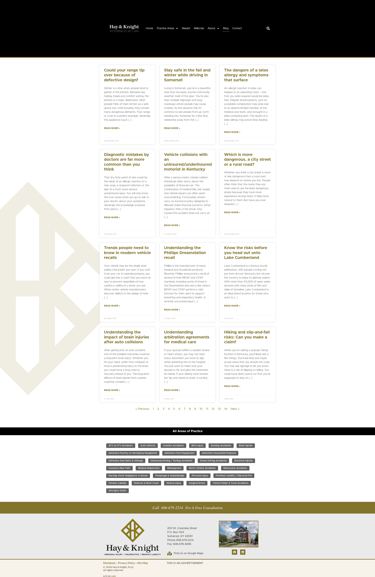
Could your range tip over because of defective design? (124, 75)
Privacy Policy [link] (126, 563)
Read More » (112, 128)
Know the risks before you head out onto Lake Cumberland (245, 253)
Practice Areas (165, 28)
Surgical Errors (197, 483)
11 (207, 408)
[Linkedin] (242, 552)
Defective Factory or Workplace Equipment (133, 453)
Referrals (199, 28)
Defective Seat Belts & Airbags (126, 460)
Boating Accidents (221, 445)
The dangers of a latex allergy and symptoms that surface (246, 75)
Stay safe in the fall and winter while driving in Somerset (187, 75)
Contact (237, 28)
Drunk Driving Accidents (213, 460)
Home (149, 28)
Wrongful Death (117, 490)
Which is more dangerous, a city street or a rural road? (247, 160)
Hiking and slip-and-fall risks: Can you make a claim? (247, 337)
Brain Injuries (246, 445)
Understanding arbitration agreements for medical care (186, 337)
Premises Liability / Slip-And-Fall (234, 475)
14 (225, 408)
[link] (268, 28)
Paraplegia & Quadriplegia (169, 475)
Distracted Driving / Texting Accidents (171, 460)
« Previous (142, 408)
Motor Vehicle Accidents (202, 468)
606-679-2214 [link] (172, 507)
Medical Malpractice (149, 468)
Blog (226, 28)
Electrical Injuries (243, 460)
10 (201, 408)
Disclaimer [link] (109, 563)
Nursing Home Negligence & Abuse (128, 475)
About (211, 28)
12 (213, 408)
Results (186, 28)
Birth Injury (197, 445)
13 (219, 408)
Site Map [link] (142, 563)
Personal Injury (200, 475)
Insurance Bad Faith (119, 468)
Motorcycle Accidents (235, 468)
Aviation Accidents (173, 445)
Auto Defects (147, 445)
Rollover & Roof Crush (146, 483)
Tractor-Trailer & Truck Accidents (230, 483)
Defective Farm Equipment (179, 453)
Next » (235, 408)
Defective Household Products (219, 453)
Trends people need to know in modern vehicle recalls (127, 253)
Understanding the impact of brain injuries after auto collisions (126, 337)
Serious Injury (173, 483)
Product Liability (117, 483)
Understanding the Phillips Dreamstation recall (185, 253)
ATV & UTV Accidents (121, 445)
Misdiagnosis (174, 468)
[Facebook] (234, 552)
